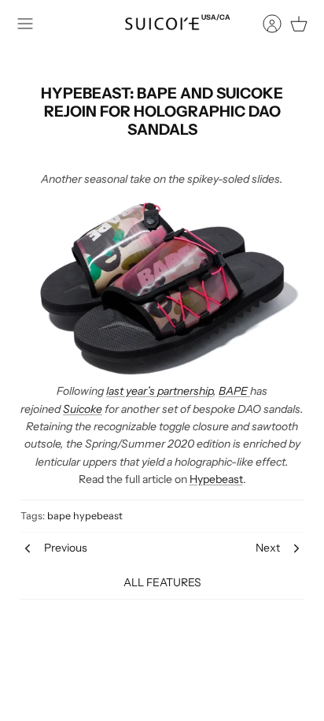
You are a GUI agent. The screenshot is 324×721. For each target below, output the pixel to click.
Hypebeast (216, 479)
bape (59, 516)
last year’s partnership (159, 391)
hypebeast (98, 516)
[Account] (264, 23)
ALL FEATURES (162, 582)
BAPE (234, 391)
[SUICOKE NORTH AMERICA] (162, 24)
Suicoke (82, 409)
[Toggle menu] (25, 23)
